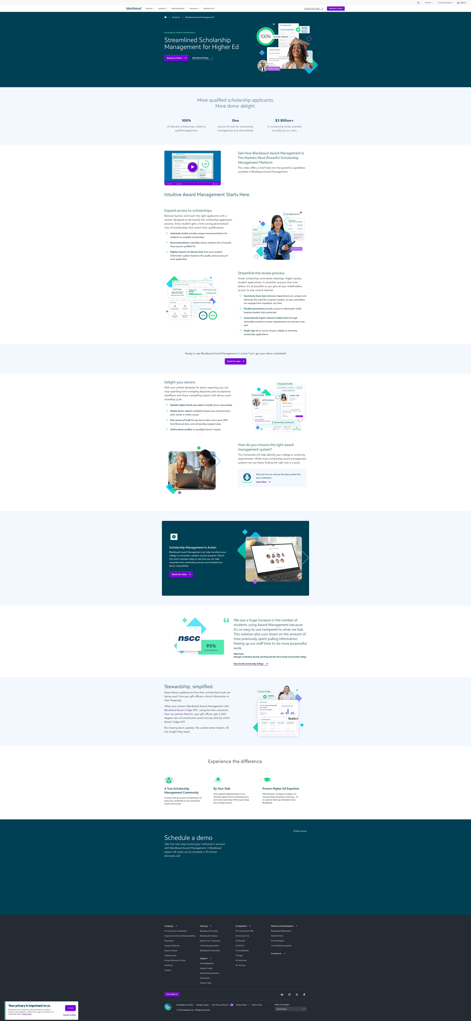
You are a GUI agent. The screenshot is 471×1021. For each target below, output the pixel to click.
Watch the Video (179, 574)
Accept (70, 1008)
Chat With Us (171, 994)
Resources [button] (194, 8)
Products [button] (149, 8)
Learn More (261, 482)
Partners (428, 2)
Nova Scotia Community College (249, 663)
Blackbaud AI (209, 8)
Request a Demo (336, 8)
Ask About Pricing (200, 58)
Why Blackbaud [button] (177, 8)
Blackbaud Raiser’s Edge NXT (180, 710)
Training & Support (445, 2)
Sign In (463, 2)
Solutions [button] (162, 8)
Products (176, 17)
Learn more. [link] (27, 1014)
